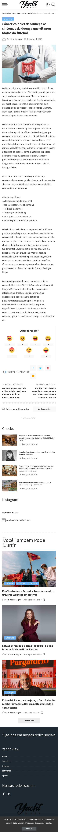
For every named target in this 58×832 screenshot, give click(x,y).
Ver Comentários (44, 409)
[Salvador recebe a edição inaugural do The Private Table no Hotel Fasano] (29, 623)
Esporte (9, 583)
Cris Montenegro (14, 39)
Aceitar (29, 828)
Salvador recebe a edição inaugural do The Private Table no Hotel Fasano (27, 647)
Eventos (21, 583)
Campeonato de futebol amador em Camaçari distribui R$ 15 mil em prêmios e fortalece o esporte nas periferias (36, 468)
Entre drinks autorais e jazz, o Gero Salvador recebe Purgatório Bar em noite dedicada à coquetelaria (29, 704)
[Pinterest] (48, 368)
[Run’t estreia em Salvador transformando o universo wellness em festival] (29, 569)
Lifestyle (8, 19)
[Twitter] (40, 368)
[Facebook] (33, 368)
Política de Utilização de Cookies (38, 823)
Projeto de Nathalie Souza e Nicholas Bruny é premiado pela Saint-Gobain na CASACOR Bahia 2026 (36, 438)
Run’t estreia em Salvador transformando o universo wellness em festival (28, 592)
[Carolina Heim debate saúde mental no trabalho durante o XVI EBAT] (9, 455)
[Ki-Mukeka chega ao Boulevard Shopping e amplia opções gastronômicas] (9, 485)
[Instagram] (8, 794)
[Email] (33, 376)
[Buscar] (53, 4)
